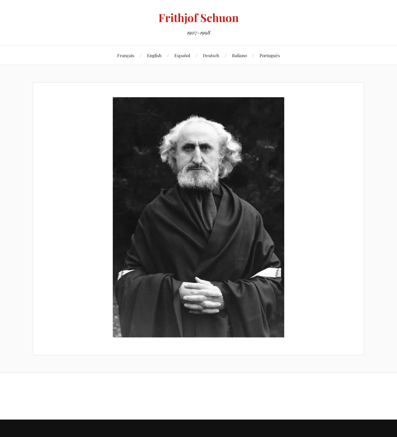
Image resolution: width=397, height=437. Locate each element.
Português (270, 55)
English (154, 55)
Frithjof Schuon (198, 17)
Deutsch (211, 55)
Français (125, 55)
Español (182, 55)
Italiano (239, 55)
